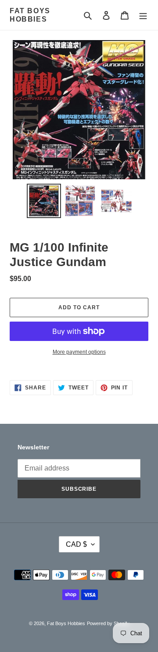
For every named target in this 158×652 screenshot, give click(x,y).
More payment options (79, 352)
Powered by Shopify (108, 623)
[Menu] (143, 15)
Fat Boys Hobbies (30, 15)
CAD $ (76, 544)
